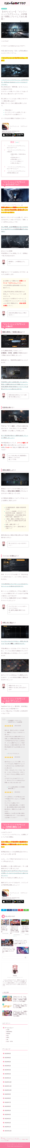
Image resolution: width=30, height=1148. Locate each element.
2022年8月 (8, 1098)
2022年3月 (8, 1118)
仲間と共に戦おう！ (16, 163)
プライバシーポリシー (11, 1144)
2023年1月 (8, 1078)
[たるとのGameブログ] (15, 4)
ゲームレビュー (9, 1027)
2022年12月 (8, 1082)
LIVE (7, 1029)
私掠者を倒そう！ (15, 157)
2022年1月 (8, 1126)
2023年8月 (8, 1057)
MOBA (8, 1033)
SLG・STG (4, 8)
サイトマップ (20, 1144)
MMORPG (9, 1031)
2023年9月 (8, 1053)
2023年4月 (8, 1069)
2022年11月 (8, 1086)
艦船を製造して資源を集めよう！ (18, 154)
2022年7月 (8, 1102)
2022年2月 (8, 1122)
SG (7, 1039)
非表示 (17, 142)
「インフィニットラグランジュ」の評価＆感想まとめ (16, 172)
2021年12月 (8, 1130)
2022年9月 (8, 1094)
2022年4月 (8, 1114)
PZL (7, 1035)
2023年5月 (8, 1065)
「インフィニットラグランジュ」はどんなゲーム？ (16, 146)
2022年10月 (8, 1090)
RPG (7, 1037)
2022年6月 (8, 1106)
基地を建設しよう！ (16, 159)
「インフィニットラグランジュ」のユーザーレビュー (16, 167)
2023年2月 (8, 1074)
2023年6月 (8, 1061)
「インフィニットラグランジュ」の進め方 (16, 151)
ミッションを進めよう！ (17, 161)
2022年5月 (8, 1110)
